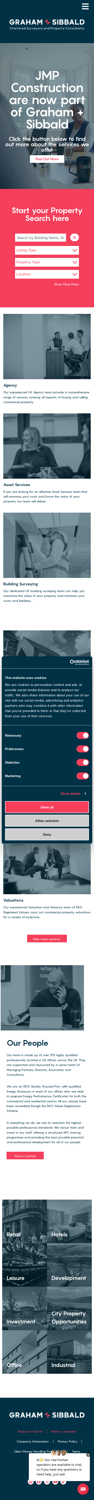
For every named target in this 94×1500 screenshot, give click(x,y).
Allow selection (47, 821)
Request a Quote (30, 1431)
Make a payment (64, 1431)
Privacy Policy (67, 1441)
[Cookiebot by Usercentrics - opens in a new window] (70, 662)
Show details (70, 793)
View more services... (47, 939)
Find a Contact (25, 1156)
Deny (47, 834)
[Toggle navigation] (85, 6)
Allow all (47, 807)
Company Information (33, 1441)
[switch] (83, 748)
